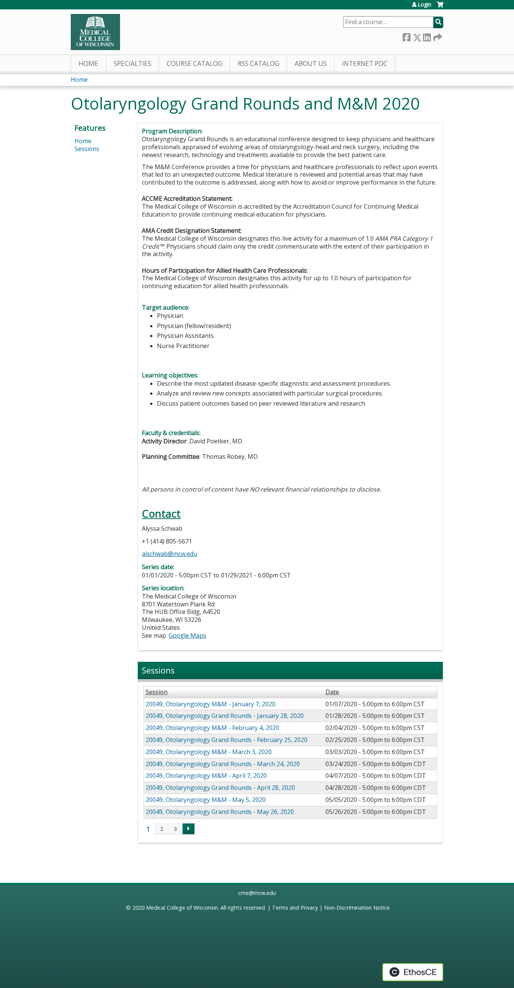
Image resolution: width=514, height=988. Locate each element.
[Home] (95, 32)
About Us (311, 63)
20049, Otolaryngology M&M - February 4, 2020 (212, 728)
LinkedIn (426, 36)
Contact (161, 514)
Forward (437, 36)
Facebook (406, 36)
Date (332, 692)
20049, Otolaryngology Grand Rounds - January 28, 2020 (225, 716)
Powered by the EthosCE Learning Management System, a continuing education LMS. (412, 972)
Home (88, 63)
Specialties (132, 63)
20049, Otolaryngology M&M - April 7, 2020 (206, 775)
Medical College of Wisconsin (182, 907)
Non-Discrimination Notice (357, 907)
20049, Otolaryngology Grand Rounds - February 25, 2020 (226, 740)
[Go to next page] (188, 829)
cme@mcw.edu (257, 892)
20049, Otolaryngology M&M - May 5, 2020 (206, 800)
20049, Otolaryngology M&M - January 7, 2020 (210, 704)
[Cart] (440, 7)
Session (156, 692)
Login (424, 4)
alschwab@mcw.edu (169, 554)
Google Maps (187, 635)
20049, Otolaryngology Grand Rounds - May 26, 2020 (220, 812)
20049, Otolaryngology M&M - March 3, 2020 (209, 752)
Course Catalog (194, 63)
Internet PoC (365, 63)
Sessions (87, 149)
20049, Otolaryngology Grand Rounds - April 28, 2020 (220, 787)
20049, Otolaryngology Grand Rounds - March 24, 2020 (223, 764)
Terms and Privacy (295, 907)
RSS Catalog (258, 63)
